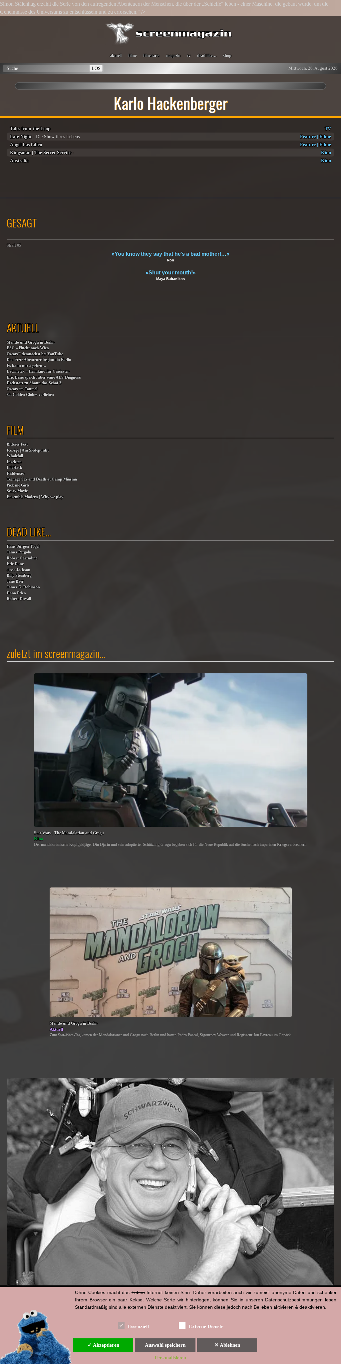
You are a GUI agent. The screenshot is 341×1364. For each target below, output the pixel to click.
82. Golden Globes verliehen (30, 395)
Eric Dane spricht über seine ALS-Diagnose (44, 377)
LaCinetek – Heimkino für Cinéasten (38, 371)
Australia (19, 160)
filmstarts (151, 55)
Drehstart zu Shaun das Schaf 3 (34, 383)
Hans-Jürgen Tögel (23, 546)
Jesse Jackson (18, 570)
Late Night (21, 136)
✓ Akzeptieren (103, 1345)
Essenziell (138, 1326)
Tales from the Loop (30, 128)
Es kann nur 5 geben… (26, 366)
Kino (326, 152)
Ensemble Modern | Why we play (35, 497)
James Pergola (19, 552)
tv (188, 55)
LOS (96, 68)
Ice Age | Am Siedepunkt (28, 450)
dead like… (206, 55)
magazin (173, 55)
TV (328, 128)
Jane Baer (15, 581)
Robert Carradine (22, 558)
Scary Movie (17, 491)
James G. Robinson (23, 587)
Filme (325, 136)
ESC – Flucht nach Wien (28, 348)
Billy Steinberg (19, 575)
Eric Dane (15, 564)
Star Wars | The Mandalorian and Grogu (69, 833)
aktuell (116, 55)
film (15, 430)
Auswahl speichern (165, 1345)
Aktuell (56, 1029)
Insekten (14, 462)
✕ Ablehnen (227, 1345)
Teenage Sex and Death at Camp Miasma (42, 479)
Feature (308, 136)
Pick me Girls (18, 485)
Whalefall (15, 456)
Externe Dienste (206, 1326)
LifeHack (14, 468)
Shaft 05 (14, 245)
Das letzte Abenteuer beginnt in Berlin (39, 360)
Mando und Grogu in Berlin (31, 342)
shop (227, 55)
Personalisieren (170, 1357)
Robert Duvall (19, 599)
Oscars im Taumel (22, 389)
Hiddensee (15, 474)
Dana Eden (16, 593)
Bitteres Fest (17, 444)
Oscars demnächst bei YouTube (35, 353)
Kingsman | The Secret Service (40, 152)
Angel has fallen (26, 144)
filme (132, 55)
